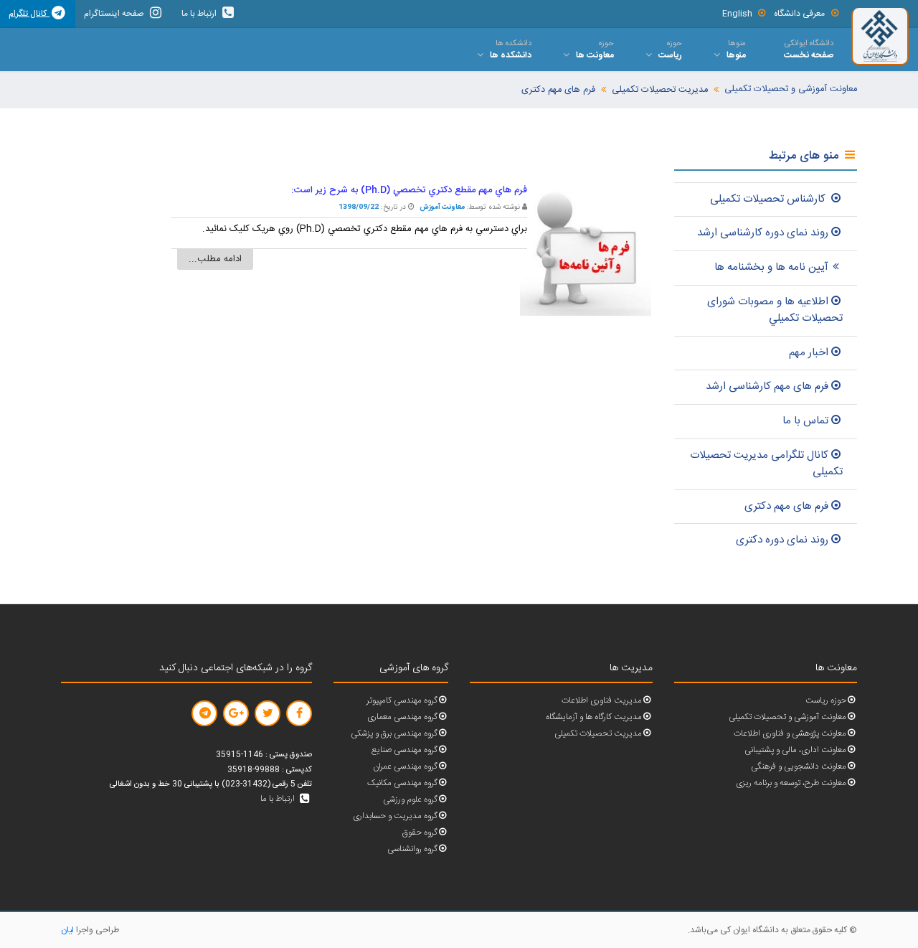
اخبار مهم (808, 353)
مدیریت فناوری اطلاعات (602, 701)
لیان (67, 930)
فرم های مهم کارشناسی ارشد (767, 386)
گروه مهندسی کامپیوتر (401, 701)
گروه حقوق (419, 833)
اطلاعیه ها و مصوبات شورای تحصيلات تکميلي (775, 310)
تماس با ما (805, 421)
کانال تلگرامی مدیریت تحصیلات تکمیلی (766, 463)
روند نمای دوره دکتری (782, 540)
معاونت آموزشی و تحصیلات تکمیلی (790, 89)
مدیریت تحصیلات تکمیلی (660, 90)
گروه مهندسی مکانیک (402, 783)
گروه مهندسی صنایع (404, 750)
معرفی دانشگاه (799, 13)
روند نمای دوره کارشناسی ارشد (762, 233)
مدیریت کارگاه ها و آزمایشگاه (594, 717)
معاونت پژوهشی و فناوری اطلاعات (790, 734)
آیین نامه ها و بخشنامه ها (771, 267)
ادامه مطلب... (215, 259)
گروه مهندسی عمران (405, 767)
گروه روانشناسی (412, 849)
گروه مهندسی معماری (402, 717)
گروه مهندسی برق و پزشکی (394, 734)
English (737, 13)
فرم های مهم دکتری (558, 90)
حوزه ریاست (825, 701)
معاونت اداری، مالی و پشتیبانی (795, 750)
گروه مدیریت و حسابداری (395, 816)
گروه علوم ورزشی (410, 800)
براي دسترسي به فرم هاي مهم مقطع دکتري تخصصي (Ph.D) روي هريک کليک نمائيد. (364, 229)
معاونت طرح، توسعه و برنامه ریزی (791, 783)
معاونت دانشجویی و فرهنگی (798, 767)
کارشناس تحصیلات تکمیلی (769, 199)
